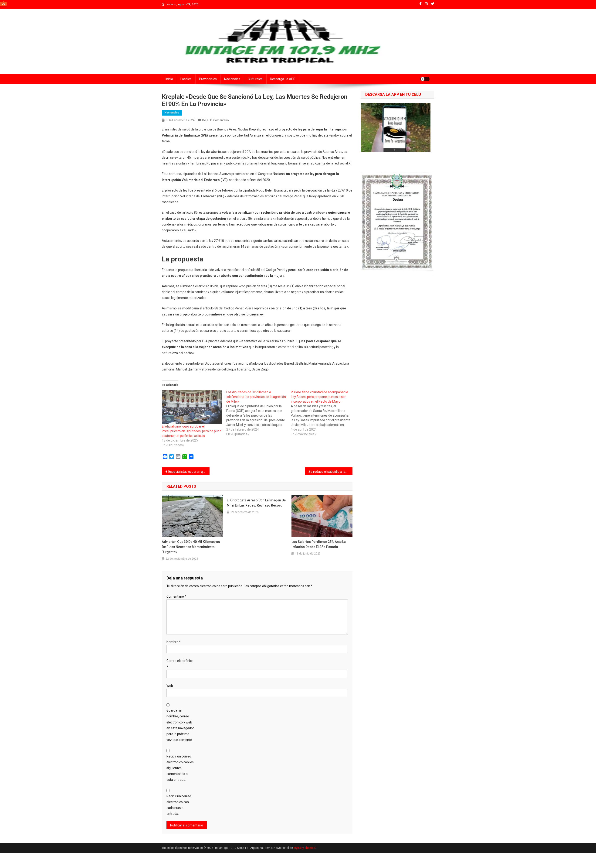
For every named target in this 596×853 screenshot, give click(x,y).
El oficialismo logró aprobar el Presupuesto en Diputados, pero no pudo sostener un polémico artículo (191, 431)
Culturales (255, 79)
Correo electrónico (179, 663)
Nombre (173, 642)
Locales (186, 79)
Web (169, 686)
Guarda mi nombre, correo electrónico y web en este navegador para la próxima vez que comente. (180, 725)
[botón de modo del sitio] (425, 79)
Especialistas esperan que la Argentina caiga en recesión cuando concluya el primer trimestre (189, 471)
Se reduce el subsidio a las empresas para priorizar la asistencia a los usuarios (330, 471)
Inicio (169, 79)
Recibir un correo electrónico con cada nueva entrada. (178, 805)
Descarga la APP (282, 79)
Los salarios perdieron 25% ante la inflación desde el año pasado (318, 544)
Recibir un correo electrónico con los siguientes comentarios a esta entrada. (180, 768)
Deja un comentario (215, 120)
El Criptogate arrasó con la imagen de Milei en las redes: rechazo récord (256, 502)
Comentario (176, 596)
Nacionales (232, 79)
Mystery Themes (304, 848)
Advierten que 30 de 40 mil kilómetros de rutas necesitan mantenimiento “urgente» (191, 547)
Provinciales (208, 79)
